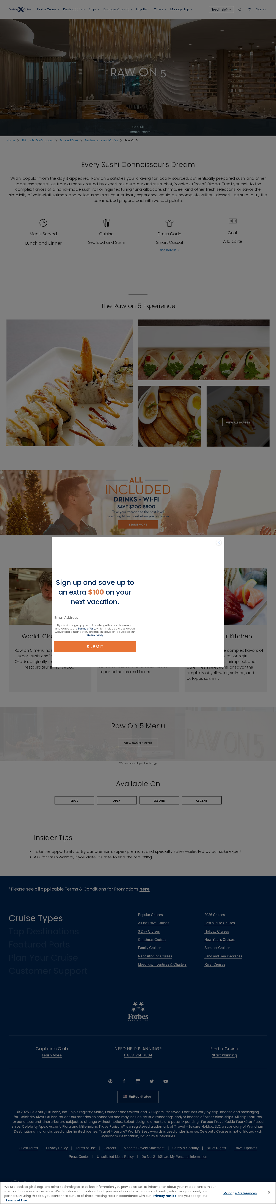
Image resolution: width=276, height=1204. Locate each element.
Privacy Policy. (95, 635)
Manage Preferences (240, 1193)
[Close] (269, 1192)
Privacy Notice (165, 1196)
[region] (138, 1193)
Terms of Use (86, 628)
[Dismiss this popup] (218, 542)
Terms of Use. (16, 1200)
